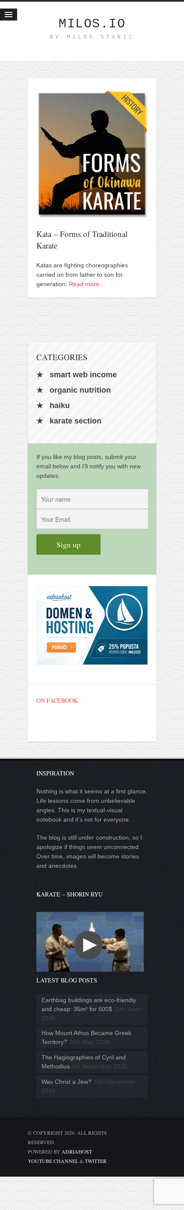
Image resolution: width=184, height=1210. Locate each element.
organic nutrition (80, 390)
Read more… (87, 284)
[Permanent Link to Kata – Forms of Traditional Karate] (92, 213)
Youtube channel (53, 1160)
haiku (60, 405)
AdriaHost (77, 1151)
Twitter (96, 1160)
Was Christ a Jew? (67, 1081)
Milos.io (92, 24)
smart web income (83, 374)
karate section (75, 421)
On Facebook (57, 700)
